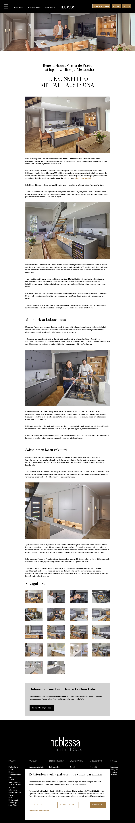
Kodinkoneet (13, 800)
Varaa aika (101, 6)
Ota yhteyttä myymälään (41, 708)
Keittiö (10, 770)
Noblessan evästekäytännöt (39, 811)
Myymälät (116, 6)
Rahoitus (127, 6)
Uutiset (72, 767)
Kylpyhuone (12, 790)
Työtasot (11, 787)
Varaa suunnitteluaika (36, 767)
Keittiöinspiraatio (34, 7)
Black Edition (13, 805)
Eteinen (11, 798)
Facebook (114, 767)
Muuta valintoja (37, 805)
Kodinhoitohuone (14, 792)
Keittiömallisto (18, 7)
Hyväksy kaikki (98, 805)
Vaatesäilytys (13, 803)
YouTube (113, 775)
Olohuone (11, 795)
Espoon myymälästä (83, 178)
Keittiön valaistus (14, 785)
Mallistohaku (13, 767)
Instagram (114, 770)
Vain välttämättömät (68, 805)
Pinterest (113, 772)
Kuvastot (11, 772)
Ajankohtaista (50, 7)
